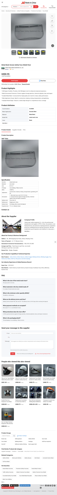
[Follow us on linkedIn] (40, 487)
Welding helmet (18, 441)
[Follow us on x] (48, 485)
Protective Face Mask (36, 11)
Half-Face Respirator (16, 258)
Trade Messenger (25, 485)
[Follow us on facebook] (46, 485)
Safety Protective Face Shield (39, 472)
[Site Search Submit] (35, 6)
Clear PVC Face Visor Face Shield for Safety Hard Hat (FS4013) (21, 379)
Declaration (44, 491)
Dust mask (44, 438)
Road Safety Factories (8, 468)
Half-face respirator (46, 441)
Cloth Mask (37, 458)
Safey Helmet (13, 257)
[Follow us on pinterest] (54, 485)
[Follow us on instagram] (50, 485)
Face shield (4, 441)
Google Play (14, 485)
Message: (7, 341)
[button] (2, 2)
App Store (5, 485)
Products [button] (15, 6)
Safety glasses (18, 438)
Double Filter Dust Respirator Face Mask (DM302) (6, 401)
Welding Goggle (45, 257)
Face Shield (45, 11)
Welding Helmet (36, 257)
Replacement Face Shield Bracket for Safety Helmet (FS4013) (35, 379)
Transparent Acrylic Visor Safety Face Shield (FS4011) (49, 401)
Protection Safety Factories (22, 468)
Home (2, 11)
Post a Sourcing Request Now (42, 353)
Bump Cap (3, 438)
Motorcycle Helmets (16, 458)
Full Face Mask (6, 461)
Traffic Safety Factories (8, 472)
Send (13, 353)
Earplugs (28, 258)
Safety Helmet (6, 458)
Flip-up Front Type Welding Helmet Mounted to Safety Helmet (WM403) (7, 379)
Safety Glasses (20, 257)
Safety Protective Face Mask (22, 472)
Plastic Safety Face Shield (41, 475)
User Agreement (36, 491)
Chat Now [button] (43, 80)
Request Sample (26, 84)
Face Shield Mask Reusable (25, 475)
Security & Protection (11, 11)
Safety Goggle (28, 257)
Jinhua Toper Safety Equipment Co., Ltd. (14, 67)
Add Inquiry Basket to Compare (29, 57)
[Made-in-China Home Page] (28, 2)
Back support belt (32, 444)
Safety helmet (31, 438)
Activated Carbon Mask (48, 458)
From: (8, 333)
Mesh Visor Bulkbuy (7, 479)
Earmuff (23, 258)
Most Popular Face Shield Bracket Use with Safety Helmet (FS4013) (49, 379)
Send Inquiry (14, 80)
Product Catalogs (22, 435)
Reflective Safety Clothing (21, 444)
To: (9, 337)
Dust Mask (7, 258)
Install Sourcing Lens (8, 487)
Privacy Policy (51, 491)
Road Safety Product (36, 468)
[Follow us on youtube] (52, 485)
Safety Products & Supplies (23, 11)
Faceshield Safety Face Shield (9, 475)
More (2, 482)
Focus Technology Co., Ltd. (18, 491)
